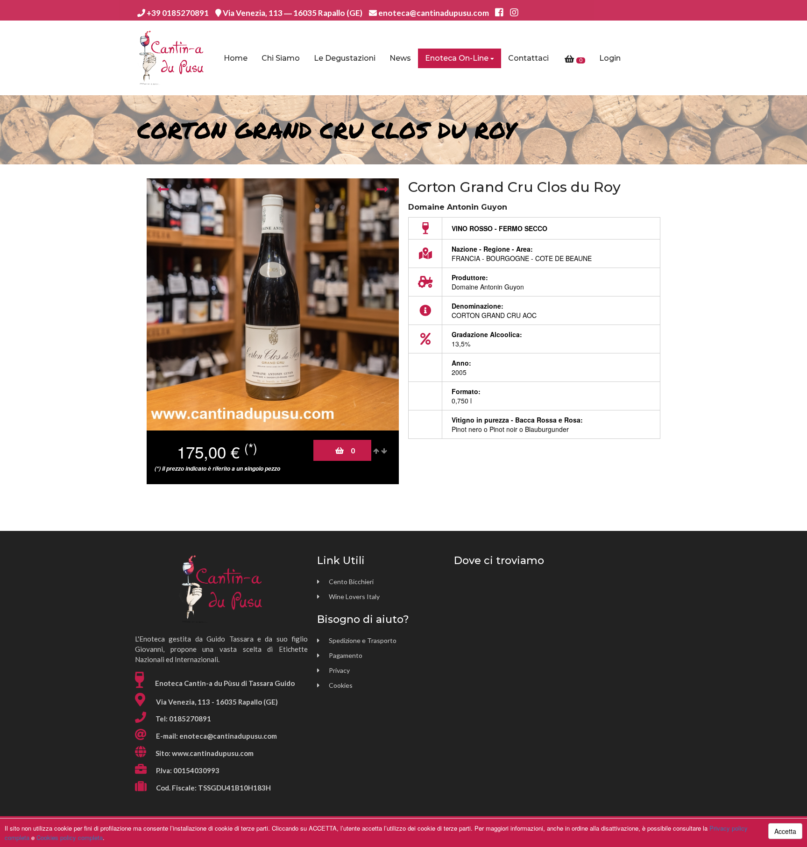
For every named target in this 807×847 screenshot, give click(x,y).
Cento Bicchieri (351, 582)
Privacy (339, 670)
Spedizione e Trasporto (362, 640)
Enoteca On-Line (456, 58)
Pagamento (345, 655)
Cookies (341, 685)
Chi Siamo (281, 58)
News (400, 58)
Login (610, 58)
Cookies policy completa (69, 837)
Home (236, 58)
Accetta (785, 831)
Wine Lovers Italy (354, 596)
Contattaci (528, 58)
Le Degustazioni (344, 58)
